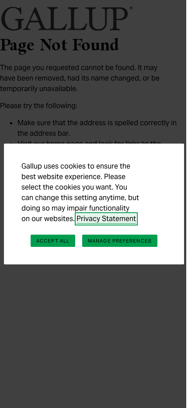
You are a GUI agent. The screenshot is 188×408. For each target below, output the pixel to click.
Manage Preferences (120, 241)
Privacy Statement (106, 218)
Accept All (53, 241)
